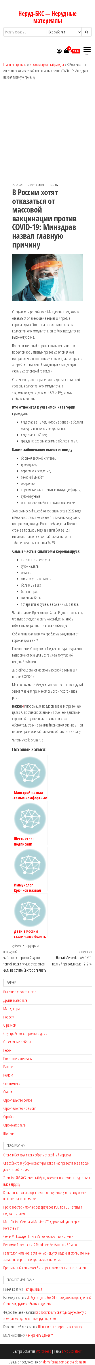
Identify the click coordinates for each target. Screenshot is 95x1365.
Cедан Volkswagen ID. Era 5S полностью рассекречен (38, 1236)
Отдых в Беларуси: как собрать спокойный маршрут (37, 1155)
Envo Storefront (72, 1351)
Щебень (8, 1133)
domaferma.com (54, 1362)
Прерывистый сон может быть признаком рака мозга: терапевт (45, 1267)
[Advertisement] (47, 130)
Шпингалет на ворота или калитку (60, 1326)
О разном (9, 1025)
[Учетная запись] (59, 51)
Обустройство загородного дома (25, 1033)
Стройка (8, 1116)
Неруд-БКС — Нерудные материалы (47, 17)
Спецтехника (11, 1083)
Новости (8, 1017)
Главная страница (15, 64)
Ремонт (8, 1075)
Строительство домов (17, 1100)
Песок (7, 1050)
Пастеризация (33, 1289)
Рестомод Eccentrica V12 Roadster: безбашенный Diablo (40, 1244)
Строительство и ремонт (19, 1108)
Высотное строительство (19, 991)
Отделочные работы (17, 1041)
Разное (8, 1066)
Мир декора (11, 1008)
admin (40, 185)
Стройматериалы (14, 1125)
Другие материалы (15, 1000)
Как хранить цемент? (39, 1335)
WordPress (43, 1351)
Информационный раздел (47, 64)
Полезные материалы (17, 1058)
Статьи (7, 1091)
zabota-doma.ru (75, 1362)
